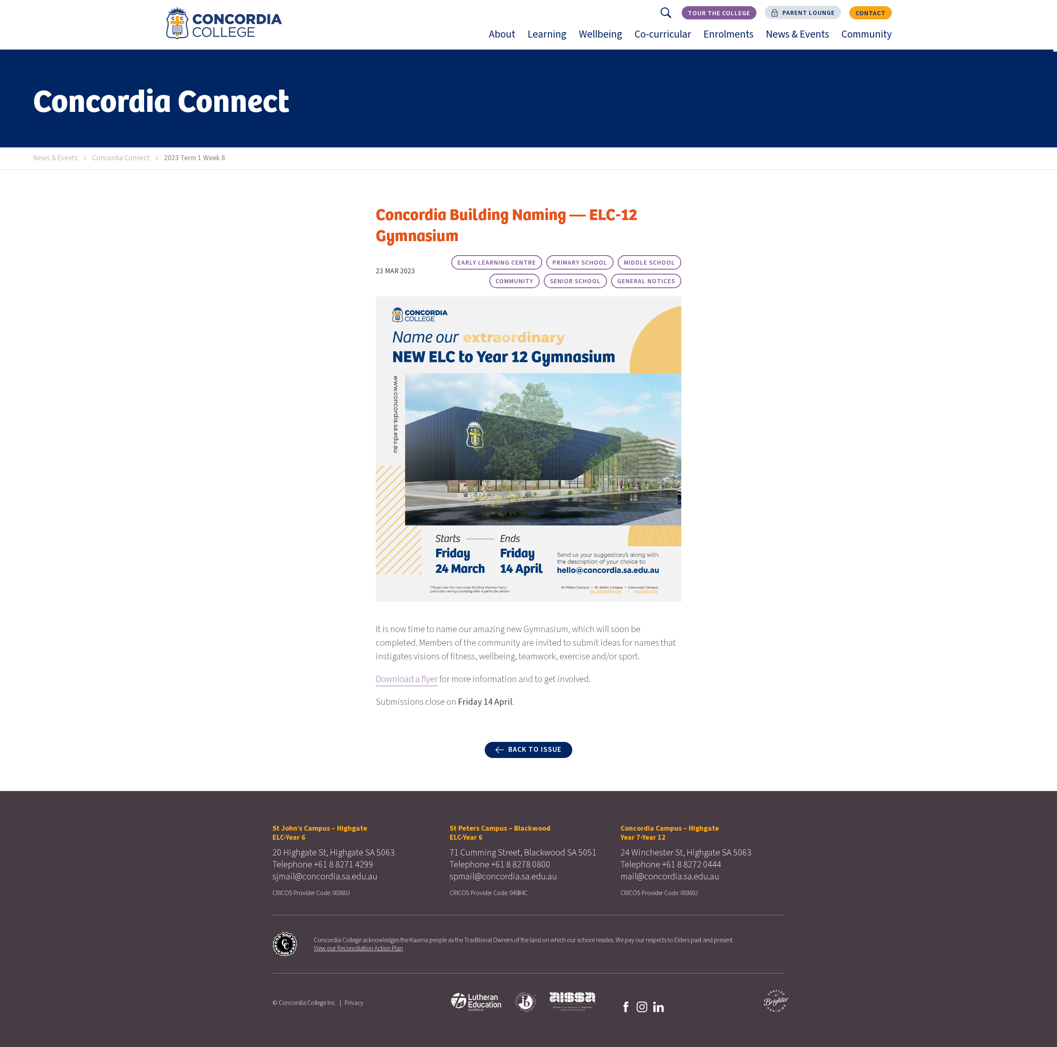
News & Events (800, 38)
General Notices (646, 281)
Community (869, 38)
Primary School (579, 262)
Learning (550, 38)
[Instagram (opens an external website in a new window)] (642, 1006)
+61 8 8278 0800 (520, 864)
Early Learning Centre (496, 262)
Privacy (354, 1002)
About (505, 38)
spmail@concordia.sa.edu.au (503, 876)
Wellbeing (603, 38)
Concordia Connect (120, 158)
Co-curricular (666, 38)
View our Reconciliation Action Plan (358, 948)
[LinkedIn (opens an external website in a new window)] (658, 1006)
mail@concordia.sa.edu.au (670, 876)
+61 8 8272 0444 (691, 864)
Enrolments (732, 38)
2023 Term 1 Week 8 (194, 158)
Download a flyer (407, 679)
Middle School (649, 262)
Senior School (575, 281)
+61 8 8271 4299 (343, 864)
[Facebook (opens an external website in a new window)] (626, 1006)
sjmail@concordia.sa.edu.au (325, 876)
